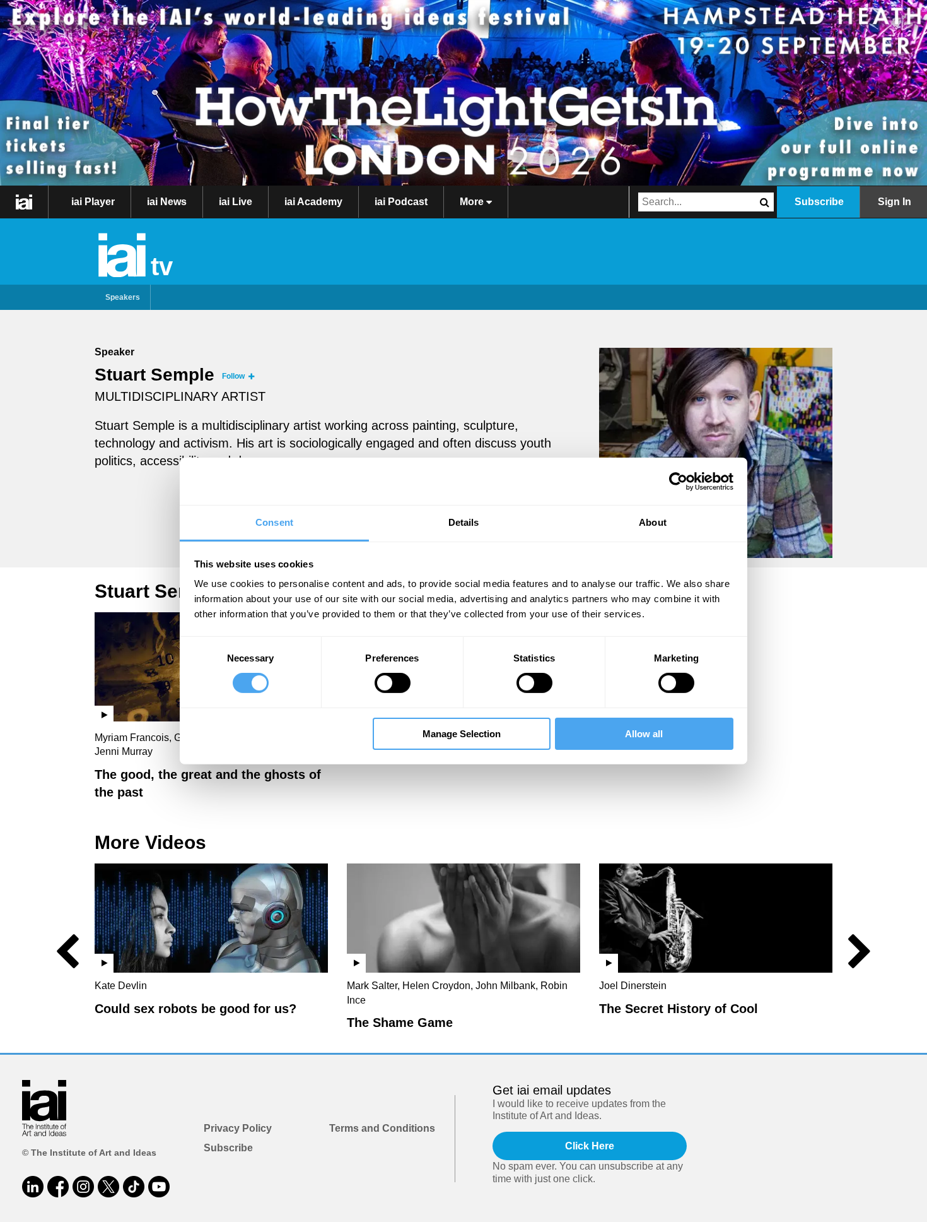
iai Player (93, 201)
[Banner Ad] (463, 93)
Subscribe (819, 201)
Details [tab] (463, 522)
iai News (167, 201)
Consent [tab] (274, 522)
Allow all (644, 733)
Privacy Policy (238, 1128)
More (473, 201)
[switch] (393, 683)
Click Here (589, 1146)
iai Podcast (401, 201)
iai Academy (313, 201)
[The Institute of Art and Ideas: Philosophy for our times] (24, 202)
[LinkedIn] (33, 1186)
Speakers (122, 297)
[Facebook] (58, 1186)
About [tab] (653, 522)
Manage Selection (462, 733)
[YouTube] (159, 1186)
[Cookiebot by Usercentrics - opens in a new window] (678, 481)
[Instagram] (83, 1186)
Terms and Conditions (382, 1128)
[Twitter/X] (108, 1186)
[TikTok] (133, 1186)
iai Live (235, 201)
